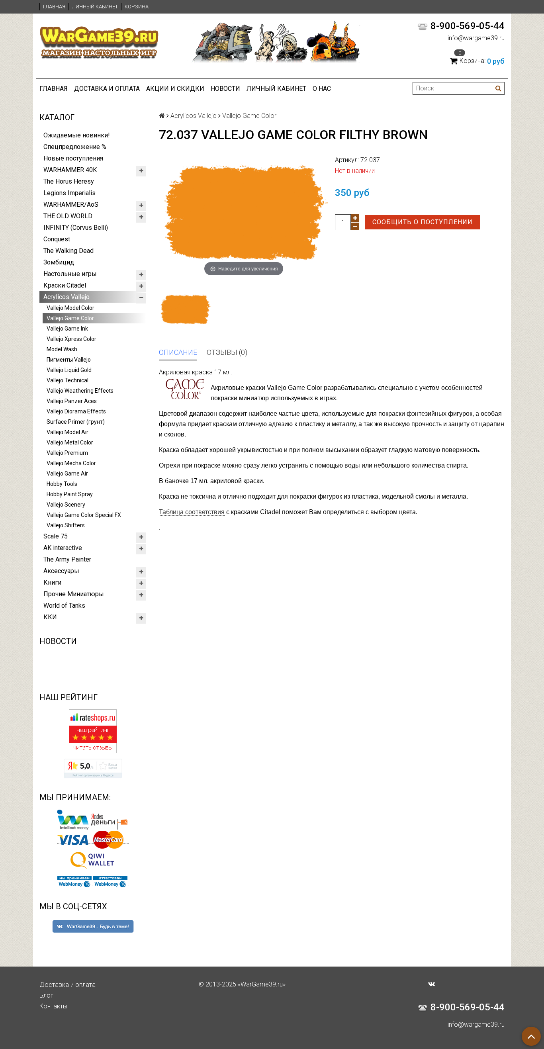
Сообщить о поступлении (422, 222)
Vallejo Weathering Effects (80, 391)
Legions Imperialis (69, 193)
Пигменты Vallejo (69, 359)
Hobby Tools (62, 484)
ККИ (50, 617)
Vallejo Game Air (67, 473)
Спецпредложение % (74, 147)
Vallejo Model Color (70, 308)
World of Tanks (64, 605)
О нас (322, 88)
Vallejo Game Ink (67, 328)
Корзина (137, 7)
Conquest (56, 239)
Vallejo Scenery (66, 504)
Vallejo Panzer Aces (72, 401)
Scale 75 (55, 536)
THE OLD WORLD (67, 216)
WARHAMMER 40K (70, 170)
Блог (46, 995)
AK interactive (62, 548)
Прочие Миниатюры (73, 594)
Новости (225, 88)
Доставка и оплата (107, 88)
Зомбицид (58, 262)
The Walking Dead (68, 250)
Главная (54, 7)
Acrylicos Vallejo (66, 297)
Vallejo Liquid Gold (69, 370)
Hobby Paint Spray (70, 494)
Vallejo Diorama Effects (76, 411)
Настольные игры (70, 274)
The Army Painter (67, 559)
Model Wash (62, 349)
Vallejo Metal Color (70, 442)
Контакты (53, 1006)
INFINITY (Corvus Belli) (75, 227)
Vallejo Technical (67, 380)
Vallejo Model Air (67, 432)
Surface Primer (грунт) (76, 422)
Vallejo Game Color (70, 318)
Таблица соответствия (192, 512)
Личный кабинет (95, 7)
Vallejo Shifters (66, 525)
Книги (52, 582)
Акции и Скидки (175, 88)
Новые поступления (73, 158)
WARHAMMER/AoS (70, 204)
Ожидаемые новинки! (76, 135)
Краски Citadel (64, 285)
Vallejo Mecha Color (71, 463)
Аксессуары (61, 571)
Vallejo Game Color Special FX (84, 515)
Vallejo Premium (67, 453)
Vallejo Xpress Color (71, 339)
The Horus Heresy (68, 181)
